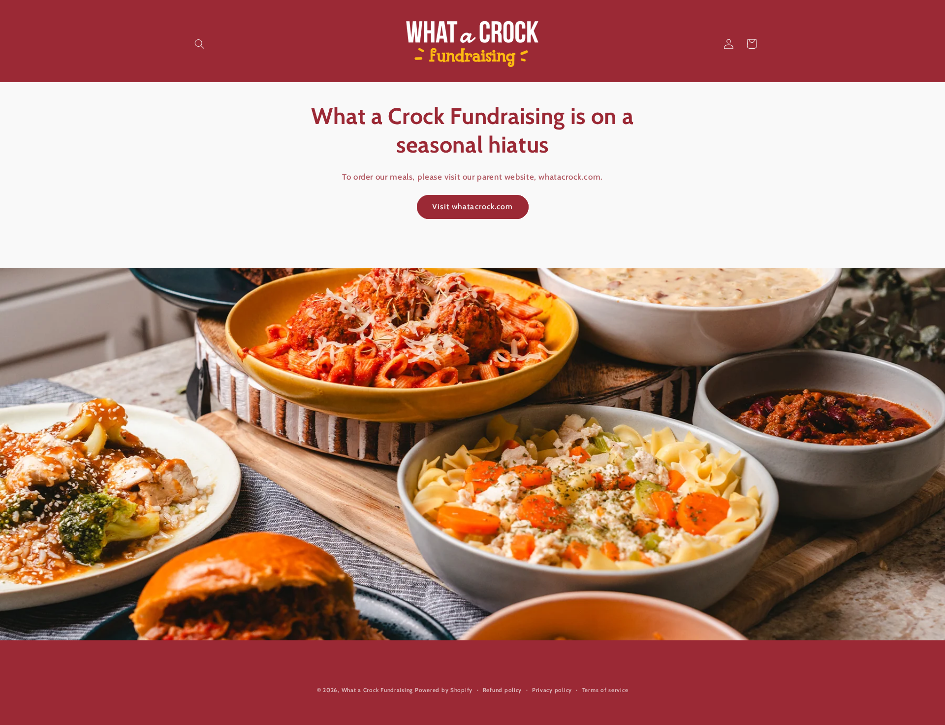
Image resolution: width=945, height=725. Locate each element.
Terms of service (605, 690)
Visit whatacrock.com (472, 206)
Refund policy (502, 690)
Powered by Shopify (443, 690)
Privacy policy (552, 690)
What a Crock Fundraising (377, 690)
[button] (200, 43)
